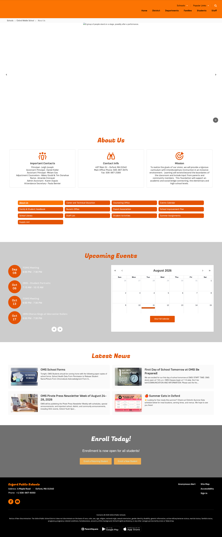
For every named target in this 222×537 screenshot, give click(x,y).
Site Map (205, 484)
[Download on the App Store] (131, 529)
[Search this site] (215, 5)
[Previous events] (54, 329)
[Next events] (60, 329)
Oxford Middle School (25, 20)
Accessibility (207, 488)
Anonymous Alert (187, 484)
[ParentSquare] (90, 529)
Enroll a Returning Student (96, 461)
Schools (10, 20)
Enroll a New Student (127, 461)
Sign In (204, 493)
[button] (182, 5)
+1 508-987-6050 (25, 492)
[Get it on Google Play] (110, 529)
